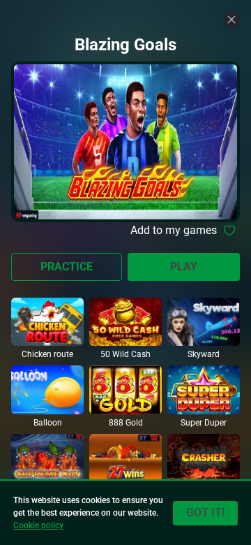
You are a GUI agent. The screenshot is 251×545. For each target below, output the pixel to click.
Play (183, 266)
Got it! (205, 512)
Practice (66, 266)
